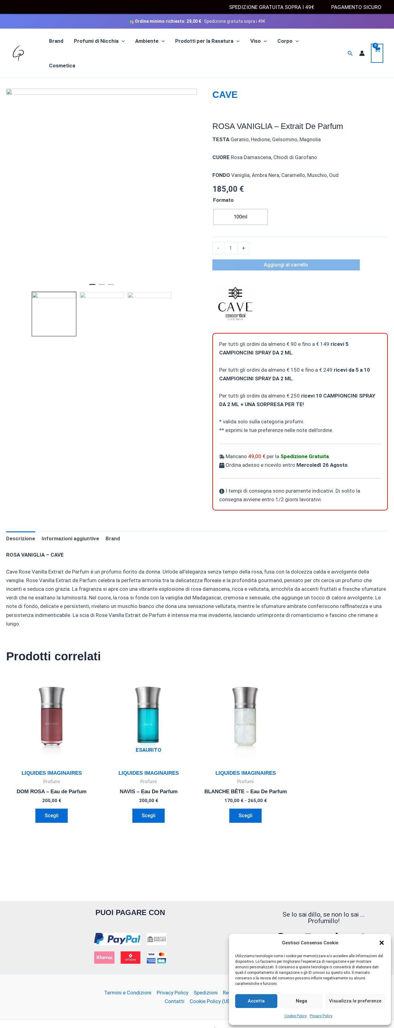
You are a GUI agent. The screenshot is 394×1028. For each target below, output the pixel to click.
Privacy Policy (321, 1016)
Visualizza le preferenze (355, 1001)
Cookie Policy (295, 1016)
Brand (56, 41)
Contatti (174, 1001)
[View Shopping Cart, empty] (377, 53)
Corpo (284, 41)
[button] (382, 943)
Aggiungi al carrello (286, 265)
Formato (223, 200)
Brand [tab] (113, 538)
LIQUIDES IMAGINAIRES (52, 773)
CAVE (225, 95)
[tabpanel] (101, 184)
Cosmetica (62, 65)
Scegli (51, 815)
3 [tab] (111, 287)
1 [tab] (92, 287)
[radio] (240, 217)
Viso (255, 41)
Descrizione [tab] (20, 538)
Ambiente (147, 41)
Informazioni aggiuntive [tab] (70, 538)
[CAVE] (235, 304)
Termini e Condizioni (127, 993)
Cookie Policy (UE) (211, 1001)
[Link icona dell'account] (362, 53)
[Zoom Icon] (101, 184)
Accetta (256, 1001)
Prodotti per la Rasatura (204, 41)
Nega (301, 1001)
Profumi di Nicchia (96, 41)
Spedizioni (206, 993)
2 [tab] (101, 287)
